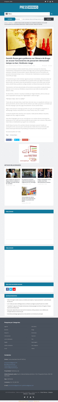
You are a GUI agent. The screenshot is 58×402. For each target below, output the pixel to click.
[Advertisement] (29, 229)
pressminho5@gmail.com (10, 362)
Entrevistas (33, 333)
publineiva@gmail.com (28, 385)
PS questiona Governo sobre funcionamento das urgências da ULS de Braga (28, 181)
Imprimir (45, 65)
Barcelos (6, 329)
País (32, 339)
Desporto (6, 333)
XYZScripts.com (36, 401)
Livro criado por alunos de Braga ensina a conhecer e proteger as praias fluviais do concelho (35, 19)
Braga (32, 329)
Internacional (7, 336)
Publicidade (32, 393)
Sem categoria (34, 345)
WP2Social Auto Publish (23, 401)
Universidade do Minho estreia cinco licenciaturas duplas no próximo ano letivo (28, 199)
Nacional (33, 336)
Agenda (6, 326)
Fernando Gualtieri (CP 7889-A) (15, 65)
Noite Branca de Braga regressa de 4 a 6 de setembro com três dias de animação (25, 314)
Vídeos (33, 348)
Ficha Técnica (43, 392)
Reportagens (34, 342)
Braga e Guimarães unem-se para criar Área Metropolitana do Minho (44, 181)
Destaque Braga (13, 135)
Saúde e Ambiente (8, 345)
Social (5, 348)
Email (51, 65)
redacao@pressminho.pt (10, 366)
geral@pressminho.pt (9, 364)
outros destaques (8, 339)
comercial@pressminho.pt (11, 367)
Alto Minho (33, 326)
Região (5, 342)
